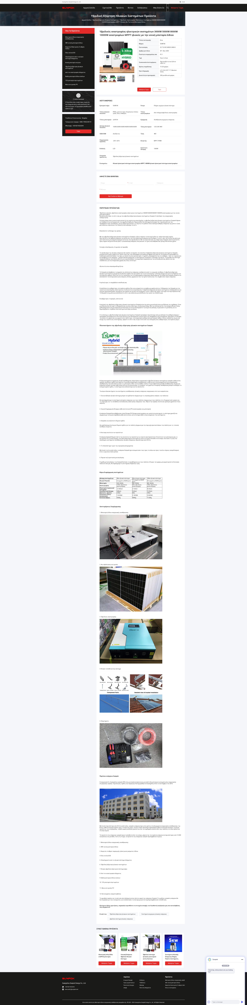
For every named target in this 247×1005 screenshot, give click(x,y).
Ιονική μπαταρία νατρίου (73, 62)
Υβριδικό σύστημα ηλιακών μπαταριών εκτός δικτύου (149, 957)
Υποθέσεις (142, 982)
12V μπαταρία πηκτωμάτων (74, 80)
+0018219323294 (78, 126)
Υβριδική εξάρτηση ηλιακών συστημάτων (105, 20)
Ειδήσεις (142, 980)
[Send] (242, 1002)
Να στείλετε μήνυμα (115, 196)
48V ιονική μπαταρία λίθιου (74, 43)
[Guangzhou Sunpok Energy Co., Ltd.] (68, 7)
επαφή (125, 987)
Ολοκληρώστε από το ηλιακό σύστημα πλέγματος (74, 57)
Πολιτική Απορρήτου (145, 987)
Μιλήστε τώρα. (144, 89)
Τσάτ (78, 131)
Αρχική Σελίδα (86, 20)
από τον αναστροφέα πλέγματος (75, 72)
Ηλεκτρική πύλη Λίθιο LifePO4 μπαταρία (106, 955)
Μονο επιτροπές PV (71, 84)
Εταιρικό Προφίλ (128, 980)
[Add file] (208, 1002)
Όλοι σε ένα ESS (70, 52)
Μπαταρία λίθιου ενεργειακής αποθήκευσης (74, 38)
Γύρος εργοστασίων (129, 982)
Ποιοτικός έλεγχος (129, 985)
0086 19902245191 (85, 122)
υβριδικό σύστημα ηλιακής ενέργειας (121, 919)
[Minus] (242, 959)
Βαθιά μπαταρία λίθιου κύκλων (75, 76)
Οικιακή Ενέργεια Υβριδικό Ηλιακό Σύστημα (126, 957)
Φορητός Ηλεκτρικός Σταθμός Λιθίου (75, 47)
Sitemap (142, 985)
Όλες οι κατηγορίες (170, 987)
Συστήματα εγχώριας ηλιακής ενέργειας (154, 914)
